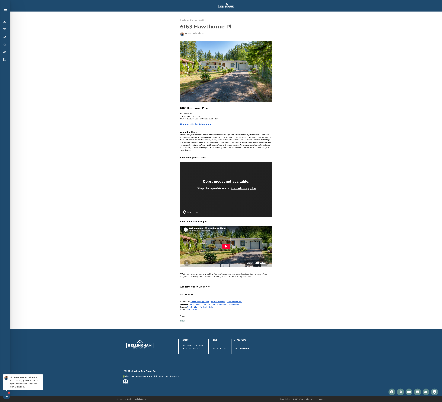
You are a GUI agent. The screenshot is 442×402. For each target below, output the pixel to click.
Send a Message (241, 348)
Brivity (129, 399)
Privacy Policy (284, 399)
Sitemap (321, 399)
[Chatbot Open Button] (6, 395)
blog (182, 321)
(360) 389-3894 (218, 348)
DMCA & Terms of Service (303, 399)
